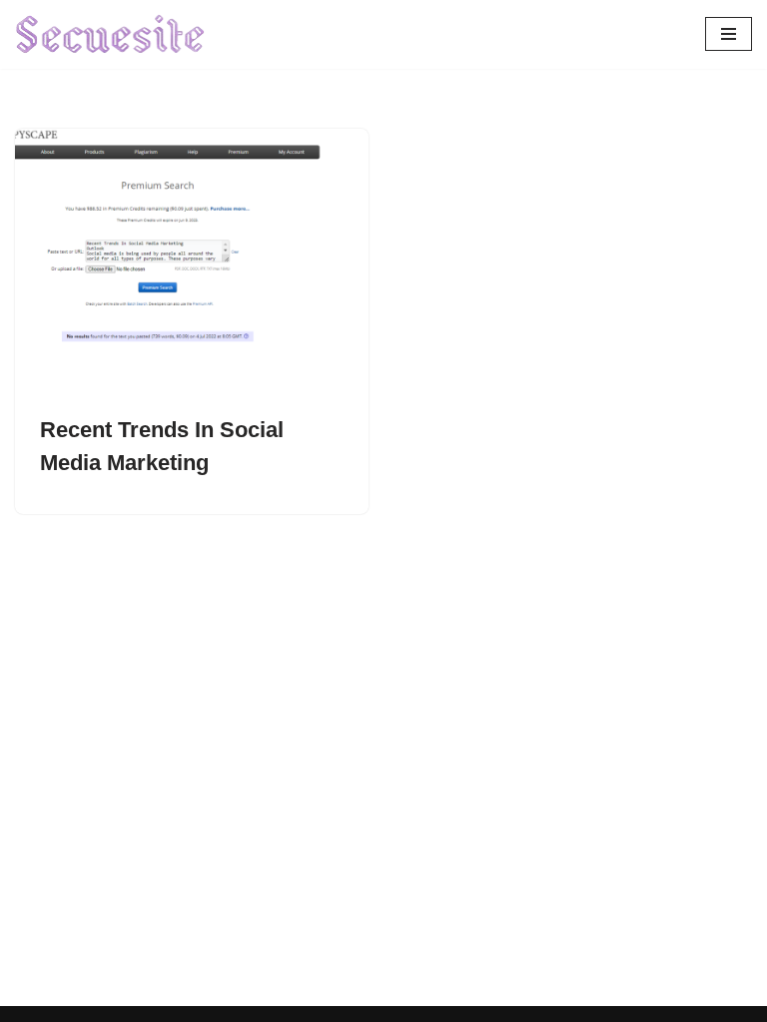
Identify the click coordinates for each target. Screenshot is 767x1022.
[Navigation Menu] (728, 34)
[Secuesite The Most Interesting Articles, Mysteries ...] (111, 34)
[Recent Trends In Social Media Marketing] (192, 261)
